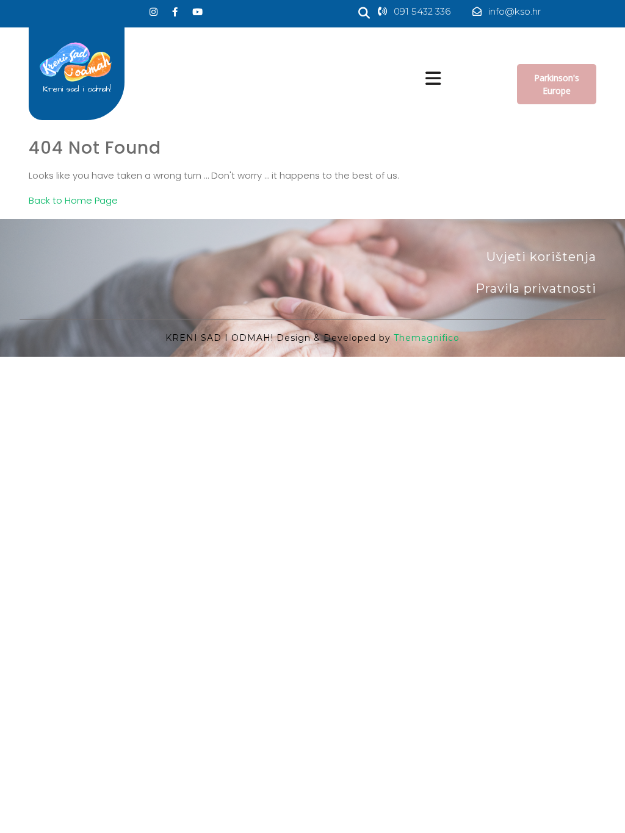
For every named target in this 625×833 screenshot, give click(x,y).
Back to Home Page (73, 200)
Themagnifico (425, 337)
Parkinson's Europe (556, 84)
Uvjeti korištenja (541, 256)
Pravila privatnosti (535, 288)
